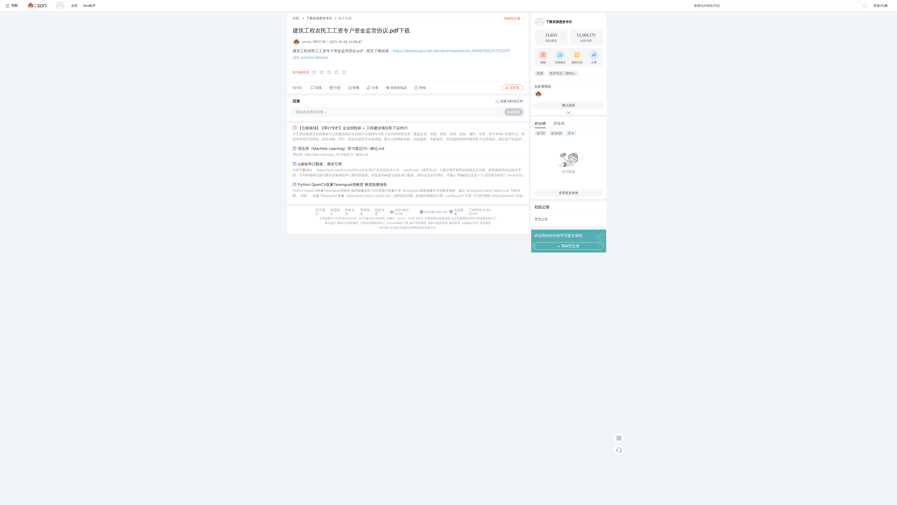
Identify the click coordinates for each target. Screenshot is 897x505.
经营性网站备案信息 (437, 218)
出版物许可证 (470, 223)
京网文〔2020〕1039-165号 (405, 218)
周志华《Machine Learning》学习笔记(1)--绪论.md (341, 148)
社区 (296, 18)
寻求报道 (365, 212)
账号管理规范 (418, 223)
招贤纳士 (335, 212)
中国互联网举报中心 (372, 223)
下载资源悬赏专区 (319, 18)
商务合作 (350, 212)
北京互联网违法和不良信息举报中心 (473, 218)
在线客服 (459, 212)
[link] (296, 18)
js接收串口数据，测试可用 (320, 164)
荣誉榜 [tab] (559, 123)
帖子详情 (345, 18)
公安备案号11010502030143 (338, 218)
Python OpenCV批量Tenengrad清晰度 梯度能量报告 (342, 184)
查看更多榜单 (568, 193)
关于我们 (320, 212)
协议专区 (380, 212)
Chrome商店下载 (397, 223)
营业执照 (485, 223)
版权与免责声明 (438, 223)
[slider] (330, 72)
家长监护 (330, 223)
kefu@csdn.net (435, 212)
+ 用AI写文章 (569, 246)
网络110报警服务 (348, 223)
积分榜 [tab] (540, 123)
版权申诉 (454, 223)
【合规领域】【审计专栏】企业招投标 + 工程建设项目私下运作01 (353, 128)
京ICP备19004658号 (372, 218)
